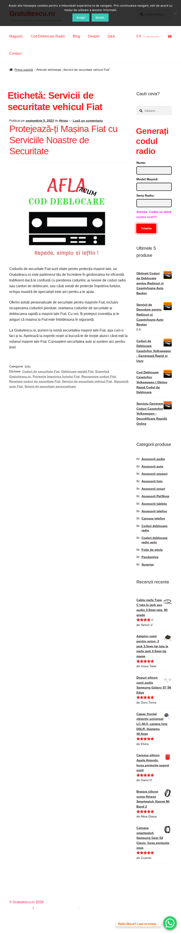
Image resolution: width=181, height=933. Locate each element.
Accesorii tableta (154, 503)
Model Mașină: (147, 179)
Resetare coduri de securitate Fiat (34, 381)
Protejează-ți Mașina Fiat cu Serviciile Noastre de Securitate (63, 140)
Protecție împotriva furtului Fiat (56, 376)
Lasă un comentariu (88, 120)
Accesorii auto (152, 466)
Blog (76, 36)
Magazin (16, 36)
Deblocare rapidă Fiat (77, 371)
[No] (175, 13)
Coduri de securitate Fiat (41, 371)
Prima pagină (23, 69)
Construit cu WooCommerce (56, 908)
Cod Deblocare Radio (48, 36)
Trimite (146, 228)
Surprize (147, 564)
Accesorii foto (152, 481)
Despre (94, 36)
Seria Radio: (145, 195)
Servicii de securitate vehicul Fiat (87, 381)
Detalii (100, 17)
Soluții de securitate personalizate (50, 386)
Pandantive (149, 557)
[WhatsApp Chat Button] (170, 923)
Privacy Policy (20, 908)
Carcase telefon (153, 518)
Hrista (63, 120)
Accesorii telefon (154, 511)
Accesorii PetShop (155, 496)
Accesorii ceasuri (154, 473)
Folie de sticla (152, 549)
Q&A (111, 36)
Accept (81, 17)
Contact (15, 53)
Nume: (141, 162)
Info (28, 366)
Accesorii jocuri (153, 488)
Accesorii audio (153, 459)
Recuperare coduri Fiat (98, 376)
